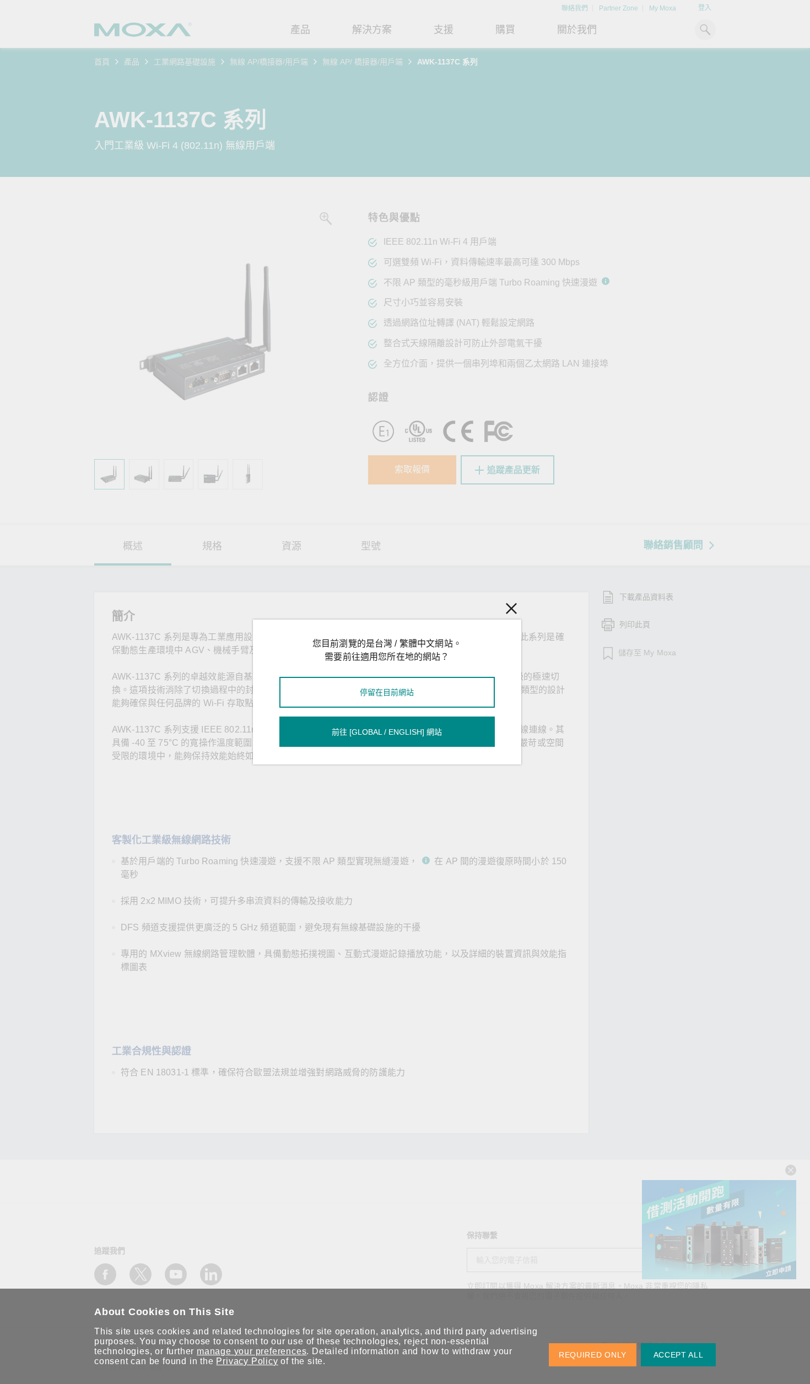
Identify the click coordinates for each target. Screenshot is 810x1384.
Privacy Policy (247, 1361)
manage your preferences (251, 1351)
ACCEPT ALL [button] (679, 1354)
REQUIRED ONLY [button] (593, 1354)
